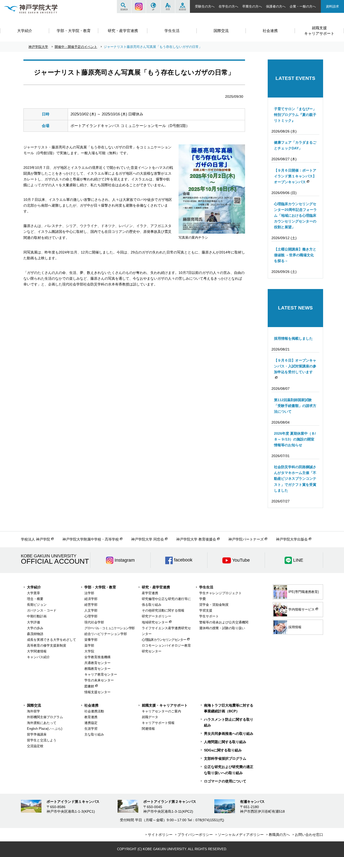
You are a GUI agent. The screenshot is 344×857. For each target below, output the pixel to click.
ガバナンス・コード (41, 610)
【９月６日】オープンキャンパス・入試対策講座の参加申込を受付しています (295, 366)
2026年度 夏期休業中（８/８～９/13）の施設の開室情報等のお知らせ (295, 439)
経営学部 (90, 605)
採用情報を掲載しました (293, 338)
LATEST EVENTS (295, 78)
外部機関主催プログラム (45, 717)
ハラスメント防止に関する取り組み (228, 722)
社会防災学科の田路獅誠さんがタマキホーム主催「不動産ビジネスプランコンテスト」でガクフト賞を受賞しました (295, 478)
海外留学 (33, 711)
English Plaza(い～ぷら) (44, 729)
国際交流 (34, 705)
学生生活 (206, 587)
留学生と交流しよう (41, 740)
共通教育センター (97, 663)
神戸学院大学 (38, 47)
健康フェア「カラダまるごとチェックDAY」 (295, 145)
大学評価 (33, 622)
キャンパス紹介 (38, 657)
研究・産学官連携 (156, 587)
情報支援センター (97, 692)
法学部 (89, 593)
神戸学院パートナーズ (246, 539)
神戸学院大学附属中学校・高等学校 (90, 539)
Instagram (138, 6)
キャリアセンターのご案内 (161, 711)
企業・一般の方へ (303, 6)
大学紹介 (34, 587)
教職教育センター (97, 669)
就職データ (150, 717)
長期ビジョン (37, 605)
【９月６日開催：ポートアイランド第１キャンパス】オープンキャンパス (295, 176)
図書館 (89, 686)
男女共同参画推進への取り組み (228, 734)
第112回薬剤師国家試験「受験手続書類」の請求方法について (295, 406)
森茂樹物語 (35, 634)
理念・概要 (35, 599)
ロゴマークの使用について (225, 781)
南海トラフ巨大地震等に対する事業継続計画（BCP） (228, 708)
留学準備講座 (37, 734)
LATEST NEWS (295, 307)
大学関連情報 (37, 651)
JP (153, 6)
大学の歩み (35, 628)
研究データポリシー (156, 616)
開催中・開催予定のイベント (76, 47)
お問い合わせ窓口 (309, 835)
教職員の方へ (279, 835)
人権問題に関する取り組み (225, 742)
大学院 (89, 651)
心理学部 (90, 616)
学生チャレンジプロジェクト (220, 593)
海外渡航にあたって (41, 723)
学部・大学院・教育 (100, 587)
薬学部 (89, 645)
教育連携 (90, 717)
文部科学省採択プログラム (225, 758)
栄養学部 (90, 640)
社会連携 (91, 705)
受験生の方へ (205, 6)
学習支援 (205, 610)
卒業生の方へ (252, 6)
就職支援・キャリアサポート (165, 705)
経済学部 (90, 599)
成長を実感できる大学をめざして (51, 640)
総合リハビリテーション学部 (105, 634)
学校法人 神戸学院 (35, 539)
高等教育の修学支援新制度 (46, 645)
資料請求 (332, 6)
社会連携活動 (94, 711)
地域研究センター (155, 622)
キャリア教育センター (100, 674)
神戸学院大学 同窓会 (147, 539)
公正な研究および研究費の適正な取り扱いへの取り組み (228, 770)
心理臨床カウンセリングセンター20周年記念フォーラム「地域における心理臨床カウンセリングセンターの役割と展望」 (295, 215)
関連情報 (148, 729)
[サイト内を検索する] (124, 6)
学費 (202, 599)
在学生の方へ (228, 6)
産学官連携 (150, 593)
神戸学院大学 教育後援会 (196, 539)
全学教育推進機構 (97, 657)
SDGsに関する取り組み (223, 750)
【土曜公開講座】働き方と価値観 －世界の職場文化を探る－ (295, 255)
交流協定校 (35, 746)
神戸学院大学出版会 (292, 539)
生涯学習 (90, 729)
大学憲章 (33, 593)
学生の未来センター (99, 680)
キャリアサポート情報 (158, 723)
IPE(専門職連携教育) (303, 592)
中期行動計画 (37, 616)
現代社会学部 (94, 622)
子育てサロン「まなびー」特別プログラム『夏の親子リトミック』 (295, 114)
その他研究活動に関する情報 (163, 610)
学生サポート (209, 616)
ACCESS (182, 6)
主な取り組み (94, 734)
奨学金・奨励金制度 (214, 605)
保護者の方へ (276, 6)
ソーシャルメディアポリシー (241, 835)
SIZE (168, 6)
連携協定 (90, 723)
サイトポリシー (160, 835)
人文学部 (90, 610)
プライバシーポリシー (195, 835)
